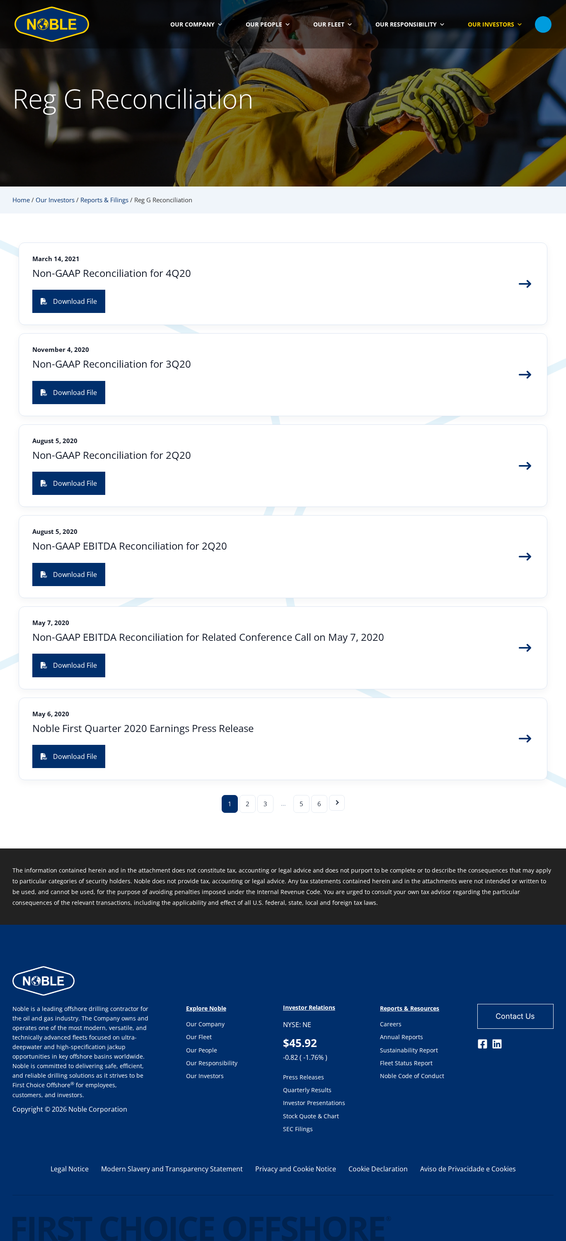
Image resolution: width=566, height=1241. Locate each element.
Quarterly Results (307, 1090)
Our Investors (55, 200)
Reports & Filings (104, 200)
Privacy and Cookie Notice (295, 1168)
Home (21, 200)
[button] (543, 24)
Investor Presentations (314, 1103)
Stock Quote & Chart (311, 1116)
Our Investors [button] (491, 24)
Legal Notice (70, 1168)
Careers (391, 1024)
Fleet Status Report (406, 1063)
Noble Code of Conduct (412, 1076)
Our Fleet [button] (328, 24)
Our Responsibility (211, 1063)
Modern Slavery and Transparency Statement (172, 1168)
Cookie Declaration (378, 1168)
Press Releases (303, 1077)
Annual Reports (401, 1037)
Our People (201, 1050)
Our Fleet (199, 1037)
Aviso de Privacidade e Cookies (468, 1168)
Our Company (205, 1024)
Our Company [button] (192, 24)
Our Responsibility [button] (406, 24)
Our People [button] (264, 24)
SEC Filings (298, 1129)
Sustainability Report (409, 1050)
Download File (75, 301)
